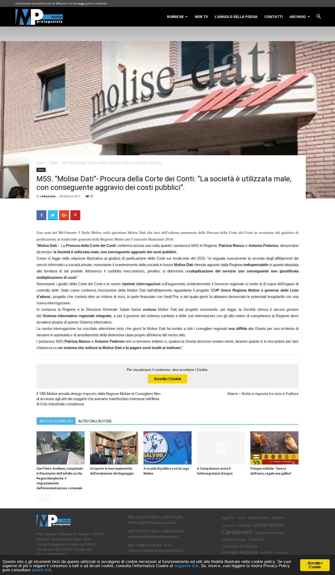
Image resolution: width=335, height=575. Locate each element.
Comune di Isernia (239, 545)
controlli (266, 552)
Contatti (273, 16)
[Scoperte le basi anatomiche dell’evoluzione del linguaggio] (114, 447)
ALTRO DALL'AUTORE (95, 421)
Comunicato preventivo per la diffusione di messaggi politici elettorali (61, 3)
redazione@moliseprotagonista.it (153, 536)
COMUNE (256, 539)
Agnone (228, 517)
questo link (41, 570)
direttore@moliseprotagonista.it (152, 522)
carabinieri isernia (269, 532)
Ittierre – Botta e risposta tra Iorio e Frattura (262, 394)
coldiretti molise (234, 539)
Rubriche (175, 16)
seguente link (186, 565)
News (53, 163)
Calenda (244, 525)
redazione (47, 196)
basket (278, 517)
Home (41, 163)
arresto (241, 518)
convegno (281, 552)
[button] (318, 17)
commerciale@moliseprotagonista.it (155, 550)
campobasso (268, 524)
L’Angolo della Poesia (236, 16)
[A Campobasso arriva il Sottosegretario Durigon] (221, 447)
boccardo (229, 525)
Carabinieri (237, 531)
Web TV (201, 16)
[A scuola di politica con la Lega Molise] (167, 447)
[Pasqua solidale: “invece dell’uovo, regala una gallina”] (274, 447)
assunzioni (259, 517)
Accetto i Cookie (167, 379)
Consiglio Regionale (240, 552)
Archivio (298, 16)
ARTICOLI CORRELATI (56, 421)
